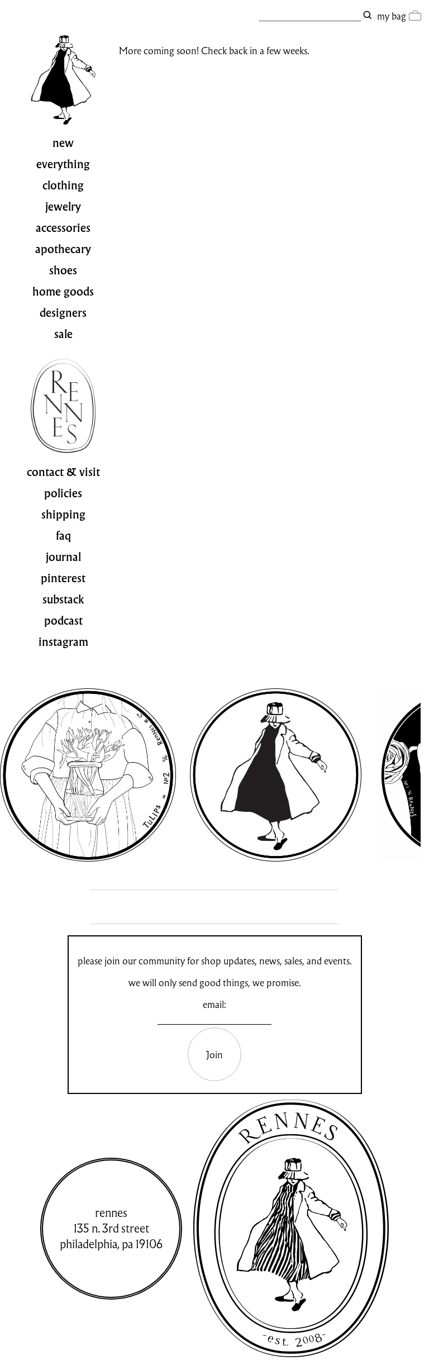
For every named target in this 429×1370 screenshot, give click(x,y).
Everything (63, 164)
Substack (63, 599)
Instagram (63, 642)
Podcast (63, 621)
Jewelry (63, 207)
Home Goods (63, 291)
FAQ (63, 536)
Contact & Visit (63, 472)
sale (63, 334)
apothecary (63, 249)
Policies (63, 493)
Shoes (63, 270)
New (63, 143)
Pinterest (63, 578)
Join (214, 1054)
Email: (214, 1004)
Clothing (63, 185)
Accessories (63, 228)
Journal (63, 557)
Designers (63, 313)
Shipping (63, 514)
